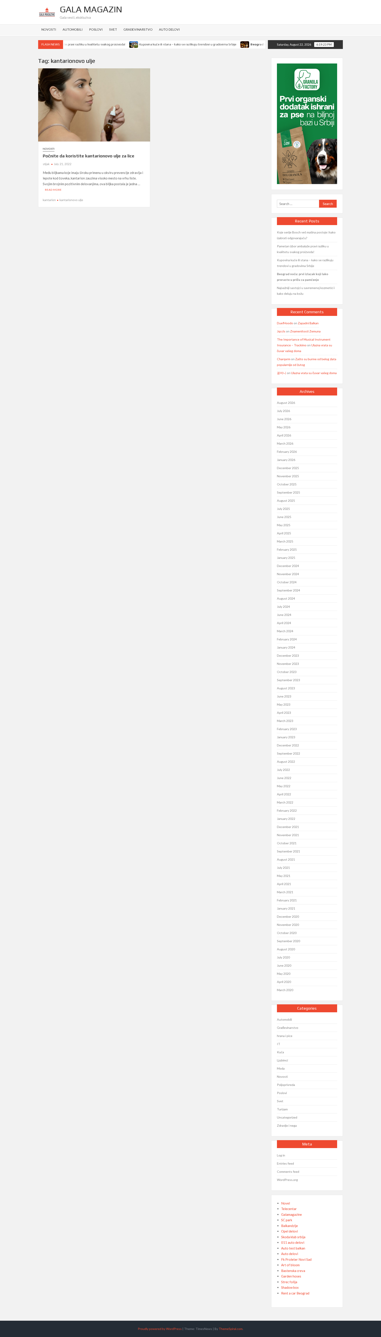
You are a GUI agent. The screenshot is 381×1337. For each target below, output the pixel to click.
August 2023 (286, 688)
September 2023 (288, 680)
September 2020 (288, 941)
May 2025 (283, 525)
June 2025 (284, 517)
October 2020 (287, 933)
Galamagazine (291, 1214)
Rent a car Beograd (295, 1293)
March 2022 (285, 802)
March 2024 (285, 631)
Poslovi (96, 29)
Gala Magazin (91, 9)
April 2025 (284, 533)
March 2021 (285, 892)
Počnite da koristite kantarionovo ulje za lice (88, 155)
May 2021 (283, 876)
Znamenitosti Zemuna (305, 331)
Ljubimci (282, 1060)
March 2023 (285, 721)
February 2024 (287, 639)
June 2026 (284, 419)
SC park (286, 1220)
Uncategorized (287, 1117)
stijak (46, 164)
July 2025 (283, 509)
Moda (281, 1068)
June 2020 (284, 965)
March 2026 (285, 443)
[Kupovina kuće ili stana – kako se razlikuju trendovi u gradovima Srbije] (116, 44)
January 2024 (286, 647)
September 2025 (288, 492)
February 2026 (287, 451)
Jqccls (281, 331)
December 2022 (288, 745)
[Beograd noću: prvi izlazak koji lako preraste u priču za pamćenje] (227, 44)
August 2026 (286, 403)
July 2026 (283, 411)
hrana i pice (284, 1036)
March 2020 (285, 990)
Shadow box (290, 1287)
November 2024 (288, 574)
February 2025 (287, 549)
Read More (53, 189)
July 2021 (283, 867)
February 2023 (287, 729)
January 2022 (286, 818)
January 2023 (286, 737)
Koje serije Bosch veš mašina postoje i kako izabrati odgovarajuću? (306, 235)
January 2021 (286, 908)
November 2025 (288, 476)
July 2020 (283, 957)
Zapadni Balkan (308, 323)
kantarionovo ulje (71, 200)
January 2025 (286, 557)
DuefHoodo (285, 323)
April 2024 (284, 623)
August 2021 (286, 859)
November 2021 (288, 835)
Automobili (73, 29)
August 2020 (286, 949)
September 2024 (288, 590)
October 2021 (287, 843)
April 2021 (284, 884)
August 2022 (286, 761)
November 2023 (288, 664)
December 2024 (288, 566)
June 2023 (284, 696)
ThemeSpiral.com (231, 1329)
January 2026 (286, 460)
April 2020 (284, 982)
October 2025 (287, 484)
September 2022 (288, 753)
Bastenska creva (293, 1271)
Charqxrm (283, 359)
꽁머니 (281, 373)
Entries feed (285, 1163)
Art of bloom (290, 1265)
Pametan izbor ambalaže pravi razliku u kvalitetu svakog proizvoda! (303, 249)
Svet (113, 29)
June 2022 (284, 778)
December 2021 (288, 827)
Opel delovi (289, 1231)
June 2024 (284, 615)
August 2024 (286, 598)
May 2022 (283, 786)
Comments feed (288, 1171)
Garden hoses (291, 1276)
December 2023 (288, 655)
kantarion (49, 200)
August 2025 (286, 500)
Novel (285, 1203)
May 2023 (283, 704)
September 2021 (288, 851)
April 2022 (284, 794)
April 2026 (284, 435)
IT (278, 1044)
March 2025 (285, 541)
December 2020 (288, 916)
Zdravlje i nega (287, 1125)
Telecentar (289, 1209)
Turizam (282, 1109)
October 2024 (287, 582)
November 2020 (288, 925)
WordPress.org (287, 1180)
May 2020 (283, 973)
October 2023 (287, 672)
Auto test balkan (293, 1248)
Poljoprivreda (286, 1085)
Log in (281, 1155)
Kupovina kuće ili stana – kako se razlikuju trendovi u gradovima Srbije (169, 44)
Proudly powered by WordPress (160, 1329)
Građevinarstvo (138, 29)
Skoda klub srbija (293, 1237)
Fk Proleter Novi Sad (296, 1259)
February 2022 (287, 810)
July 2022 (283, 770)
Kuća (280, 1052)
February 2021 (287, 900)
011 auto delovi (292, 1242)
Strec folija (289, 1282)
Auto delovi (169, 29)
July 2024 (283, 606)
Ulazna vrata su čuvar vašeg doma (314, 373)
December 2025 (288, 468)
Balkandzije (289, 1226)
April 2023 (284, 712)
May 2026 (283, 427)
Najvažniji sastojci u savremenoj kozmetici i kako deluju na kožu (306, 290)
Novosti (48, 29)
